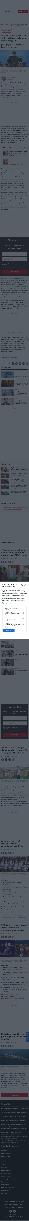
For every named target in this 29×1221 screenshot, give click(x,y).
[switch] (23, 613)
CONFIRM (9, 630)
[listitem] (14, 609)
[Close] (25, 585)
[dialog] (14, 610)
